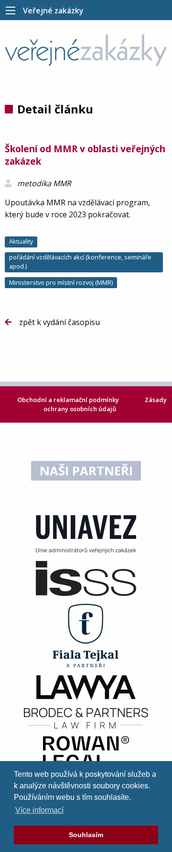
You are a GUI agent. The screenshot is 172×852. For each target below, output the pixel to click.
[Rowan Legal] (86, 752)
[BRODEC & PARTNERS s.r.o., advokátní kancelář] (86, 717)
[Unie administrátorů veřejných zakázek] (86, 533)
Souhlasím (86, 835)
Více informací (39, 810)
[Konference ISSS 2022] (86, 577)
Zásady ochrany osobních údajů (105, 404)
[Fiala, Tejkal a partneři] (86, 634)
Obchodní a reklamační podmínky (68, 399)
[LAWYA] (86, 687)
